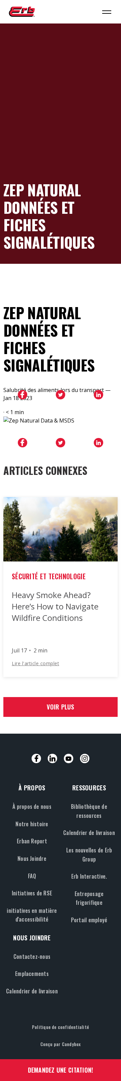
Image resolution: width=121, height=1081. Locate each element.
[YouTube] (68, 758)
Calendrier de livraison (89, 833)
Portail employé (89, 920)
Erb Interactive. (89, 876)
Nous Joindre (31, 858)
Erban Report (32, 841)
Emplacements (32, 974)
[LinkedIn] (52, 758)
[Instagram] (84, 758)
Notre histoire (31, 824)
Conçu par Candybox (60, 1043)
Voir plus (60, 706)
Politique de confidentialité (60, 1026)
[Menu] (106, 11)
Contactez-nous (31, 956)
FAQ (32, 876)
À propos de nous (31, 806)
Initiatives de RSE (32, 893)
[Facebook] (36, 758)
